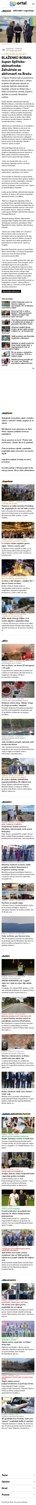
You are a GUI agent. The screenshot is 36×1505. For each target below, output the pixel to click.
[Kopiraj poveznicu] (32, 23)
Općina (6, 1481)
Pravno (6, 1494)
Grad (4, 1488)
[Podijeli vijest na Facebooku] (32, 20)
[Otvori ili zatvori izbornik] (33, 4)
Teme (5, 1475)
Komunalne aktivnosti (11, 291)
